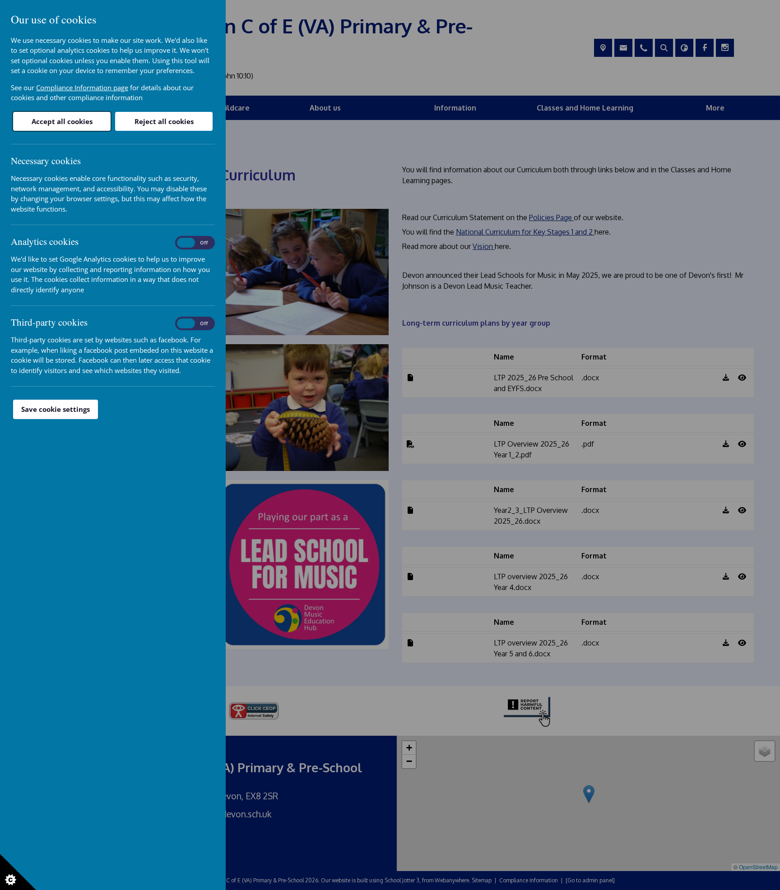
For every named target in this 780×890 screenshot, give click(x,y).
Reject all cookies (164, 121)
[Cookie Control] (18, 872)
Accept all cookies (62, 121)
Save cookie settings (55, 409)
